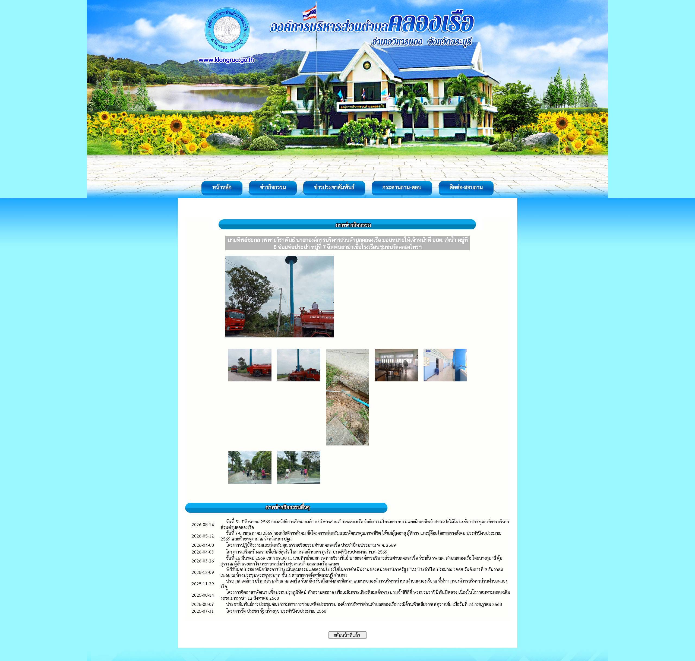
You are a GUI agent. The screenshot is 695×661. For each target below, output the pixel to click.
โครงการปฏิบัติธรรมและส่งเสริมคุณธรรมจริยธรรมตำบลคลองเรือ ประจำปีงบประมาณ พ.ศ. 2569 (311, 545)
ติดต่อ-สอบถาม (466, 187)
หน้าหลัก (222, 187)
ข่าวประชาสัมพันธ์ (334, 187)
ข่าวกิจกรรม (273, 187)
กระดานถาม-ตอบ (402, 187)
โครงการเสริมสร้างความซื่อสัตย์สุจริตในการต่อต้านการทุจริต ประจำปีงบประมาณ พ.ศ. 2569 (306, 552)
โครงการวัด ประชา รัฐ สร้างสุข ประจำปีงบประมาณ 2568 (276, 611)
